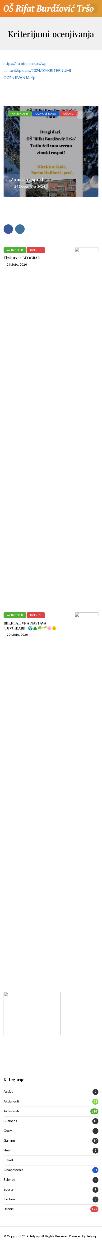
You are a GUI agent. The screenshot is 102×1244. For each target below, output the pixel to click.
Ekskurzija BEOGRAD (22, 257)
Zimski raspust (27, 179)
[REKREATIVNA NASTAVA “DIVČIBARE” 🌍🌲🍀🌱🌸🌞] (86, 791)
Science (9, 1179)
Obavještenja (45, 113)
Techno (9, 1199)
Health (9, 1150)
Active (8, 1091)
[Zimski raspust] (51, 151)
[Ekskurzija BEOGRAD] (86, 426)
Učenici (68, 113)
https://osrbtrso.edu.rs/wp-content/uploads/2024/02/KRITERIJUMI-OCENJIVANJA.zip (38, 70)
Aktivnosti (20, 113)
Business (10, 1121)
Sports (9, 1189)
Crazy (8, 1131)
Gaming (9, 1140)
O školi (9, 1160)
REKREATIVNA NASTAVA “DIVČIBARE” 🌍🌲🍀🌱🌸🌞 (30, 625)
